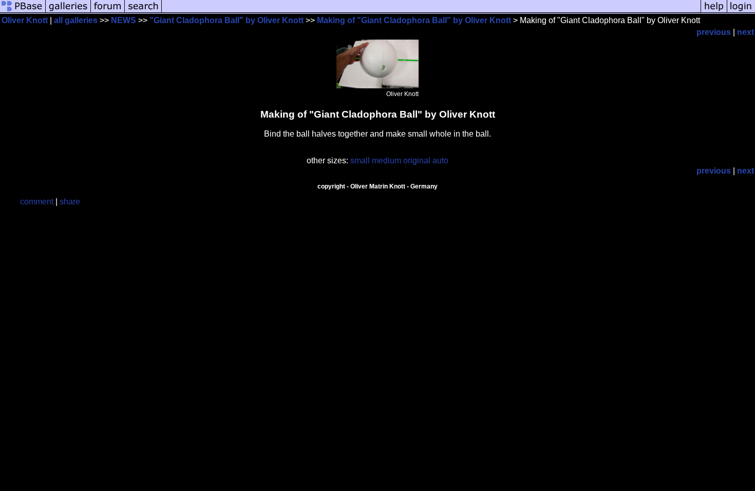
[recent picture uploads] (68, 11)
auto (440, 160)
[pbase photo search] (143, 11)
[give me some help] (714, 11)
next (745, 32)
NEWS (123, 20)
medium (386, 160)
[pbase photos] (23, 11)
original (416, 160)
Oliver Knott (25, 20)
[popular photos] (431, 11)
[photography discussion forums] (108, 11)
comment (36, 201)
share (70, 201)
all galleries (76, 20)
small (360, 160)
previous (713, 32)
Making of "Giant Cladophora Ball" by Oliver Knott (414, 20)
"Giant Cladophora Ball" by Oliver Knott (226, 20)
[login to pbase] (741, 11)
